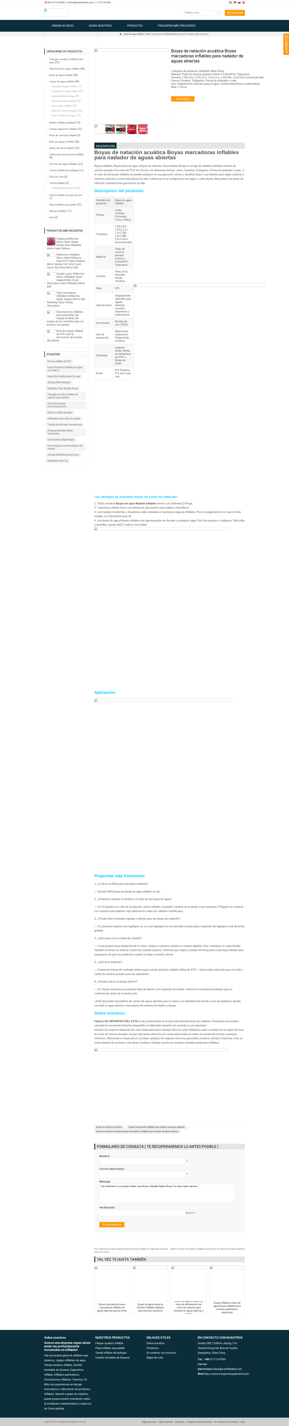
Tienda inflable (57, 183)
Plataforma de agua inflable (64, 68)
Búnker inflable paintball (62, 122)
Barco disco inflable (61, 106)
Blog (108, 37)
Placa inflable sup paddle (62, 204)
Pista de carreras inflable (62, 135)
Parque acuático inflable (109, 1343)
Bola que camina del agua (64, 110)
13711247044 (104, 2)
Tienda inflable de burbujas (63, 170)
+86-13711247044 (55, 2)
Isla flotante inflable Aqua (60, 439)
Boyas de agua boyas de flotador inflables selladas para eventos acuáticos (150, 1307)
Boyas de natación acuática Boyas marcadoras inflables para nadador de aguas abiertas (137, 1131)
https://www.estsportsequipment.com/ (226, 1373)
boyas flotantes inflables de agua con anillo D (64, 369)
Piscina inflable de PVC (59, 361)
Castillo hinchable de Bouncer (112, 1357)
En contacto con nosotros (71, 37)
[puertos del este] (56, 15)
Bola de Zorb (56, 176)
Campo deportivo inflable (63, 129)
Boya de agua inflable (61, 75)
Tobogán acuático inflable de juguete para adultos (62, 396)
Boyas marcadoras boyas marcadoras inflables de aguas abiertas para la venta (112, 1307)
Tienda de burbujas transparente (64, 424)
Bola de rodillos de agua (63, 115)
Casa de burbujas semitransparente (57, 405)
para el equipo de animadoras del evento (64, 447)
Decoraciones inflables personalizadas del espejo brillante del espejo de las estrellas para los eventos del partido (65, 318)
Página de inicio (63, 25)
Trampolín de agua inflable (65, 91)
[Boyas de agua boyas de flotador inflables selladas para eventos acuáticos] (150, 1268)
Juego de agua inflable (61, 81)
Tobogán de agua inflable (64, 86)
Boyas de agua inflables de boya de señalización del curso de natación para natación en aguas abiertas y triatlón (189, 1307)
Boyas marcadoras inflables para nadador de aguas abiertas (157, 1127)
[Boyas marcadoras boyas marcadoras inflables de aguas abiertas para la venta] (112, 1268)
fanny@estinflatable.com (81, 2)
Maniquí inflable (57, 211)
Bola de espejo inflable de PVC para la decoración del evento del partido (65, 335)
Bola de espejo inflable (61, 141)
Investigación (183, 99)
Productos (134, 25)
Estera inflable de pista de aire (65, 195)
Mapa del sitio (155, 1357)
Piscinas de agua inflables (63, 164)
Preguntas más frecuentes (177, 25)
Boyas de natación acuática (109, 1127)
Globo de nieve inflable (61, 148)
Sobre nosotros (100, 25)
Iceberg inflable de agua (63, 96)
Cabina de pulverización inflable (66, 154)
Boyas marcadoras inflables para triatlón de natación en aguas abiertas (207, 1249)
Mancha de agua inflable (64, 101)
